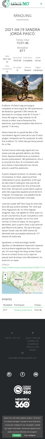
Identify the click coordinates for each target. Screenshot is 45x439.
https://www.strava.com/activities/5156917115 (23, 267)
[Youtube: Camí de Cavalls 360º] (35, 374)
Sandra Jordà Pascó (23, 310)
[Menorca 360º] (22, 402)
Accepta (17, 435)
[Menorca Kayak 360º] (22, 389)
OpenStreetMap (37, 293)
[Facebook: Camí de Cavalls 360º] (23, 374)
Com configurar (29, 435)
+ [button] (5, 274)
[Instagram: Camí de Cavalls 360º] (9, 374)
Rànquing (23, 15)
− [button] (5, 278)
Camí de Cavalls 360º (16, 3)
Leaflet (22, 293)
